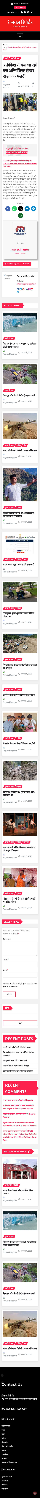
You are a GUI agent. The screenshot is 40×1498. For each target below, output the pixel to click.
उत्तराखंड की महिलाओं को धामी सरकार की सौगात (18, 1071)
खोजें (7, 1008)
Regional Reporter (6, 86)
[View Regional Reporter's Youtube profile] (22, 243)
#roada (27, 264)
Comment (6, 939)
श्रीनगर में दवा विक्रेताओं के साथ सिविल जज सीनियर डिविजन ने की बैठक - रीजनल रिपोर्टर (19, 1137)
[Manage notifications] (35, 1493)
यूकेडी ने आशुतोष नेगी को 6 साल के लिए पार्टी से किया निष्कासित (18, 514)
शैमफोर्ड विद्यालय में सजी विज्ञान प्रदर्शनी (19, 743)
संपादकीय (5, 1442)
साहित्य (4, 1438)
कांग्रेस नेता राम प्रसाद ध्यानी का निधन (19, 694)
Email (5, 970)
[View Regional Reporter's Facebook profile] (18, 243)
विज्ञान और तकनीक (7, 1446)
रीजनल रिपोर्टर (20, 22)
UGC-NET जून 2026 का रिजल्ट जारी (18, 564)
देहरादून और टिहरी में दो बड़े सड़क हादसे (19, 395)
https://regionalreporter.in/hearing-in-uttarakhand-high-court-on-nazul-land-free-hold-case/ (20, 163)
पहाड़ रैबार (5, 1454)
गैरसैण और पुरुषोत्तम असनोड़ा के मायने (14, 1114)
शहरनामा (4, 1458)
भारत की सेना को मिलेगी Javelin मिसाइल (20, 450)
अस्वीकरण (5, 1481)
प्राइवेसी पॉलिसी (7, 1477)
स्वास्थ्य (4, 1450)
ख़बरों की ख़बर (6, 1426)
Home (5, 45)
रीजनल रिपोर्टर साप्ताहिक (9, 1463)
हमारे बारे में (5, 1489)
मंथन (3, 1430)
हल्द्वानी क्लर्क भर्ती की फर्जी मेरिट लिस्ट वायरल (17, 1047)
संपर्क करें (4, 1485)
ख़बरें (3, 1434)
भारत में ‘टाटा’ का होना (10, 1100)
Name (5, 959)
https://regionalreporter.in (26, 284)
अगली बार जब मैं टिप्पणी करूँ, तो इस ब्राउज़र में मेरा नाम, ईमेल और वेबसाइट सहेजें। (20, 985)
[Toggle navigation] (20, 36)
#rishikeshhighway (13, 264)
